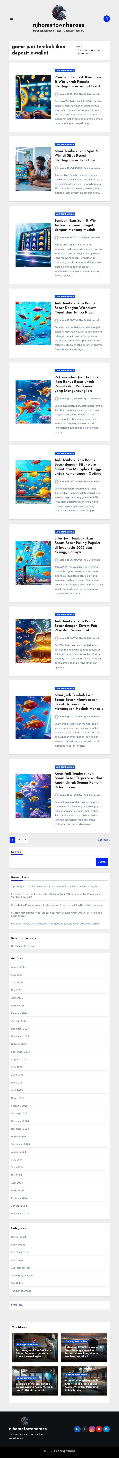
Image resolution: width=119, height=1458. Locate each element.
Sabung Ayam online (22, 1275)
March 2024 (18, 1190)
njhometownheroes (58, 25)
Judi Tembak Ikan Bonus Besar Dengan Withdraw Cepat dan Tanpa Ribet (75, 308)
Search (16, 852)
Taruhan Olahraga (21, 1291)
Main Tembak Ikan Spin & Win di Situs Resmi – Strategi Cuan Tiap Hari (76, 156)
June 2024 (17, 1167)
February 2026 (19, 1013)
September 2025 (20, 1051)
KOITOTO (70, 1451)
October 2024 (19, 1136)
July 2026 (17, 974)
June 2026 (17, 982)
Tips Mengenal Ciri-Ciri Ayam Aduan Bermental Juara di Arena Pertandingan (54, 886)
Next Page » (103, 840)
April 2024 (17, 1182)
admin (62, 94)
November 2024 (20, 1129)
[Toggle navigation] (11, 18)
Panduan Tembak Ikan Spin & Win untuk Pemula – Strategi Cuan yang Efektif (78, 82)
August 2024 (18, 1152)
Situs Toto (16, 1304)
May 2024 (16, 1175)
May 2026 (16, 990)
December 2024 (20, 1121)
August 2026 (18, 967)
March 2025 (17, 1098)
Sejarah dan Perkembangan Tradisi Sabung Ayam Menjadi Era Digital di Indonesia (56, 905)
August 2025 (18, 1059)
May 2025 (16, 1082)
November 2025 (20, 1036)
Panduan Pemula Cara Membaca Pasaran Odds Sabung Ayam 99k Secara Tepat (55, 923)
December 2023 (20, 1213)
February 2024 (19, 1198)
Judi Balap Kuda (20, 1252)
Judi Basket (18, 1260)
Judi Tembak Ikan (65, 70)
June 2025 (17, 1075)
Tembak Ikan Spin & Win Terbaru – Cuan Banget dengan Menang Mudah (75, 225)
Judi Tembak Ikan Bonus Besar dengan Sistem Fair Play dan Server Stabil (76, 626)
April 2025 (17, 1090)
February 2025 (19, 1105)
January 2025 (19, 1113)
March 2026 (18, 1005)
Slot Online (17, 1283)
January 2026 (19, 1021)
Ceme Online (18, 1244)
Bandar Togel (18, 1237)
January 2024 (19, 1206)
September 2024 (20, 1144)
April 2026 (17, 998)
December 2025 (20, 1028)
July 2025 (16, 1067)
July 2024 (17, 1159)
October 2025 (18, 1044)
